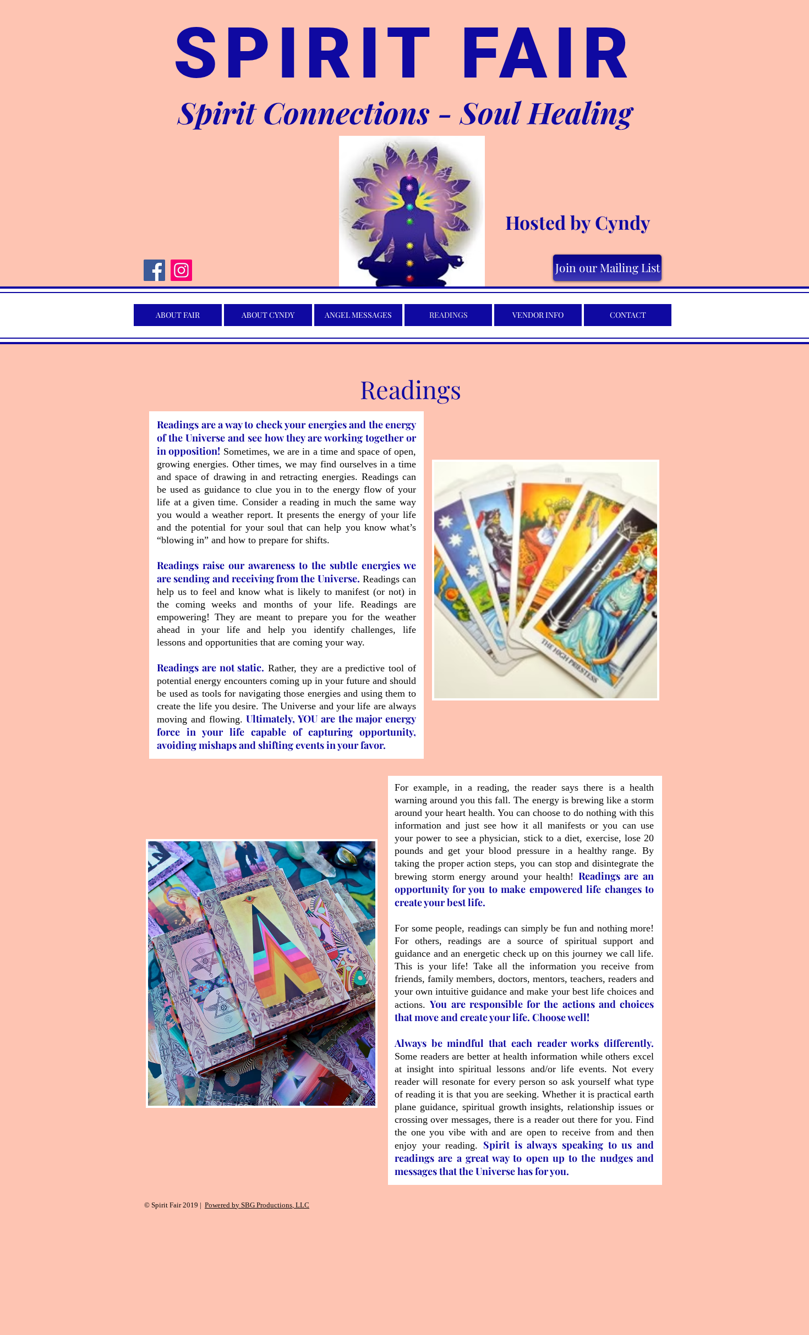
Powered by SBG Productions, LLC (257, 1205)
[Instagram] (181, 270)
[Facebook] (154, 270)
